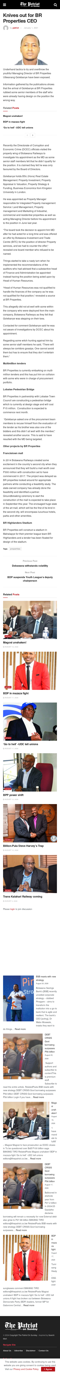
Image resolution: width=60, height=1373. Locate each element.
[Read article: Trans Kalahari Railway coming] (30, 874)
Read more (20, 1029)
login (12, 908)
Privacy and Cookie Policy (25, 1369)
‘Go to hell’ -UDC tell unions (18, 127)
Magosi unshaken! (13, 116)
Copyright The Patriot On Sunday (23, 1335)
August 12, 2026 (11, 799)
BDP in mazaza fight (14, 121)
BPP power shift (13, 795)
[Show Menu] (4, 4)
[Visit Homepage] (30, 4)
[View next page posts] (32, 135)
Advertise (18, 1350)
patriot (16, 27)
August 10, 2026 (11, 850)
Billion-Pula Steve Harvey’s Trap (23, 846)
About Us (7, 1350)
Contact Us (43, 1350)
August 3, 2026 (10, 901)
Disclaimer (31, 1350)
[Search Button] (55, 4)
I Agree (48, 1369)
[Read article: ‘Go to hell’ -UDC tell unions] (30, 722)
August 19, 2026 (11, 647)
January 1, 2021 (31, 27)
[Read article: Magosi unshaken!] (30, 620)
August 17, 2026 (11, 698)
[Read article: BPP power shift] (30, 772)
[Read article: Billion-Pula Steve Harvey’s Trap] (30, 823)
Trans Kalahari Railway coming (22, 896)
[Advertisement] (30, 940)
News (8, 636)
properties (15, 548)
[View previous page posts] (27, 135)
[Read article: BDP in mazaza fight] (30, 671)
